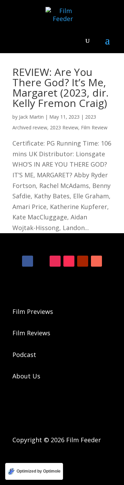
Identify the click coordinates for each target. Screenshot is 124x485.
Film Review (94, 127)
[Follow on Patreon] (96, 261)
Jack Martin (31, 116)
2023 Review (64, 127)
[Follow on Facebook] (27, 261)
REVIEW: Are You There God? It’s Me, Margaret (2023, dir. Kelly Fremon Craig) (60, 87)
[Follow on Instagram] (55, 261)
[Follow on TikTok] (68, 261)
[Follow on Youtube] (82, 261)
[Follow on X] (41, 261)
